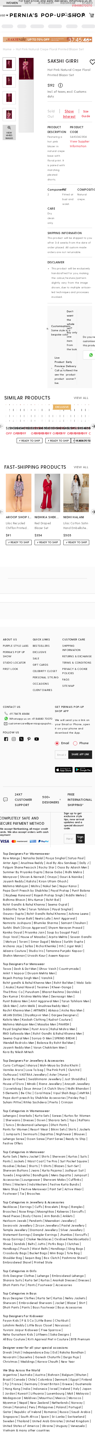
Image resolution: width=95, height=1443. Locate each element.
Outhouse (10, 1074)
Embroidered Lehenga (68, 1275)
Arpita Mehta (58, 936)
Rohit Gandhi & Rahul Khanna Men (57, 1033)
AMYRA (84, 1093)
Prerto (53, 1102)
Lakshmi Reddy (14, 1325)
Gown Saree (36, 1138)
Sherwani (59, 1156)
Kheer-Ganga (61, 987)
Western (20, 1184)
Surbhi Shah (11, 927)
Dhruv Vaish (47, 968)
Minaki (31, 1083)
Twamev (43, 987)
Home (7, 49)
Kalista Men (11, 1019)
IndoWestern (38, 1184)
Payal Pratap (60, 890)
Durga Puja (71, 1357)
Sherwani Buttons (15, 1170)
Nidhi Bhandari (78, 1088)
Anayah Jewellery (77, 1083)
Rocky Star (46, 867)
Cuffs (38, 1206)
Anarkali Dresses (64, 1280)
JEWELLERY (45, 2)
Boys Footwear (44, 1307)
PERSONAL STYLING (46, 677)
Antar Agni (10, 862)
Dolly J (84, 862)
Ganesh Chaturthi (47, 1357)
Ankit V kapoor (14, 973)
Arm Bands (52, 1216)
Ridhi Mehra (73, 872)
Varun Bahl (24, 918)
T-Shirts (46, 1166)
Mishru (35, 886)
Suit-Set (73, 1166)
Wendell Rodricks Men (18, 1042)
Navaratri (10, 1357)
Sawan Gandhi (81, 936)
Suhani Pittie (12, 1102)
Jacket (59, 1302)
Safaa (29, 946)
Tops (72, 1120)
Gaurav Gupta (13, 913)
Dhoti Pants (59, 1124)
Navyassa (62, 1325)
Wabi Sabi (84, 982)
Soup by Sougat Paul (62, 932)
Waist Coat (35, 1161)
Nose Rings (27, 1211)
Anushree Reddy (32, 862)
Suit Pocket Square (73, 1161)
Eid (55, 1352)
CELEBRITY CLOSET (45, 671)
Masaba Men (46, 1024)
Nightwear (64, 1134)
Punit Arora (40, 1029)
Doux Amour (33, 1088)
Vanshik (47, 978)
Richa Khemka (46, 946)
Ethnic (7, 1184)
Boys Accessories (70, 1307)
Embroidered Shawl (17, 1262)
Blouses (79, 1134)
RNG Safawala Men (16, 1033)
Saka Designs (59, 1334)
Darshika (73, 992)
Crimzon (67, 1102)
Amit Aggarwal (64, 918)
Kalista (31, 881)
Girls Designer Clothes (19, 1275)
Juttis (41, 1244)
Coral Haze (42, 1093)
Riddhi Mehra (75, 895)
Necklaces (10, 1206)
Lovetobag (13, 1088)
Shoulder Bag (12, 1257)
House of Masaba (33, 936)
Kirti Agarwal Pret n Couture (48, 1339)
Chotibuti (62, 1320)
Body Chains (32, 1216)
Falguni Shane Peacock (19, 867)
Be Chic (26, 1093)
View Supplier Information (79, 144)
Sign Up (80, 838)
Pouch (24, 1248)
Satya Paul (75, 858)
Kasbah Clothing (34, 1019)
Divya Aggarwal (34, 927)
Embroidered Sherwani (35, 1302)
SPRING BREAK (64, 1038)
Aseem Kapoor (58, 955)
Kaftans (84, 1120)
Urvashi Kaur (36, 955)
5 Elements (10, 1093)
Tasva (7, 968)
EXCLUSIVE (39, 652)
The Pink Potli (55, 1069)
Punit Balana (81, 890)
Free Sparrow (51, 1330)
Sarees (56, 1115)
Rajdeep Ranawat (18, 895)
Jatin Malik (27, 1005)
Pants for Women (15, 1129)
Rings (65, 1206)
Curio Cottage (13, 1065)
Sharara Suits (12, 1280)
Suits (83, 1156)
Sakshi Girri (63, 60)
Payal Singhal (62, 909)
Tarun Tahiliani (38, 909)
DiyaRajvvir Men (36, 1015)
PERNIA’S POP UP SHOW (14, 654)
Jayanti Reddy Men (17, 1047)
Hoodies (9, 1166)
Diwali (7, 1352)
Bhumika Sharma (46, 923)
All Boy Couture (14, 1339)
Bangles (77, 1206)
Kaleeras (63, 1211)
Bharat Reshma (53, 992)
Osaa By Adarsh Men (72, 867)
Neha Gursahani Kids (18, 1334)
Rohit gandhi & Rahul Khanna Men (27, 982)
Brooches (33, 1193)
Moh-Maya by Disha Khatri (59, 1065)
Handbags (10, 1248)
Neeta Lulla (43, 918)
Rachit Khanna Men (17, 1010)
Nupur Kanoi (68, 886)
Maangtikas (45, 1211)
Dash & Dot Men (25, 968)
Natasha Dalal (33, 858)
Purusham (32, 992)
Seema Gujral (57, 904)
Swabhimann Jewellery (45, 1079)
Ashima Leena (79, 913)
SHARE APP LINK (80, 754)
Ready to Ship (76, 1138)
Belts (31, 1244)
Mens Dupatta (61, 1175)
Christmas (10, 1361)
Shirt (82, 1302)
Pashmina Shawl (74, 1257)
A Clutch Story (54, 1088)
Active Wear (73, 1189)
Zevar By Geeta (14, 1079)
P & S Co (28, 1320)
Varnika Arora (13, 1069)
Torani (23, 941)
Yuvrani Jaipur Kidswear (21, 1330)
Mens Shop (10, 1189)
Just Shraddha (74, 1079)
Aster (53, 1074)
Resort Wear (39, 1129)
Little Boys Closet (39, 1325)
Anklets (68, 1216)
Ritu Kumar (36, 899)
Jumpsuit (80, 1175)
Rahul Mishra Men (62, 1029)
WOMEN (12, 2)
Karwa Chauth (47, 1361)
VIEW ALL (81, 397)
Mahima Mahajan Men (19, 1024)
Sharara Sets (57, 1120)
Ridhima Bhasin (14, 899)
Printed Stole (43, 1262)
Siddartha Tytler (14, 909)
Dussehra (26, 1357)
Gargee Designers (64, 1015)
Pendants (35, 1220)
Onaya (52, 876)
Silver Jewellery (71, 1230)
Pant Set (55, 1189)
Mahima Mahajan (15, 886)
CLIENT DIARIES (43, 689)
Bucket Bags (38, 1253)
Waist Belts (40, 1248)
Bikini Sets (58, 1129)
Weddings (27, 1361)
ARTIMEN (39, 1010)
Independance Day (36, 1352)
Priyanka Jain (34, 932)
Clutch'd (74, 1069)
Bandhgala (41, 1175)
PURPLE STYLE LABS (16, 645)
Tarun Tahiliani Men (75, 1001)
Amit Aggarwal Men (44, 1001)
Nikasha (8, 918)
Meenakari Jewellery (60, 1220)
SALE (36, 658)
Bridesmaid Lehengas (32, 1124)
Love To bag (34, 1069)
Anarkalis (25, 1115)
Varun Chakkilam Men (49, 1047)
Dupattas (47, 1134)
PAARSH (64, 1024)
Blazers (59, 1166)
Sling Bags (75, 1248)
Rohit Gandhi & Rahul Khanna (24, 904)
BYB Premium (80, 1339)
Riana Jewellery (50, 1083)
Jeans (35, 1170)
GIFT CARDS (41, 664)
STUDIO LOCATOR (14, 662)
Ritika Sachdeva (35, 1102)
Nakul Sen (50, 886)
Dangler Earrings (45, 1234)
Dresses (28, 1120)
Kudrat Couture (60, 1019)
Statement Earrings (17, 1234)
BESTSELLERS (41, 645)
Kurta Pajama (52, 1170)
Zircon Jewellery (47, 1225)
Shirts (45, 1156)
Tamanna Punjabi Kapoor (64, 950)
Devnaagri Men (62, 996)
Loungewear (31, 1179)
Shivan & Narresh (32, 876)
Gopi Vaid (10, 936)
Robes (21, 1166)
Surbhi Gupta (73, 941)
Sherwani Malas (54, 1179)
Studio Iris (36, 950)
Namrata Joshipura (17, 923)
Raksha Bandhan (72, 1352)
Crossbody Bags (15, 1253)
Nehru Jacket (29, 1156)
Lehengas (9, 1115)
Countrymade (69, 968)
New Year (68, 1361)
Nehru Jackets (75, 1298)
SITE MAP (68, 685)
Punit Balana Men (15, 1001)
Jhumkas (66, 1234)
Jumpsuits (13, 1134)
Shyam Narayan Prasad (65, 927)
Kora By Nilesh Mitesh (18, 1052)
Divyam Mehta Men (41, 973)
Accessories (11, 1179)
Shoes (7, 1244)
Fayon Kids (11, 1320)
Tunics (10, 1124)
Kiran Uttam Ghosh (52, 881)
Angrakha (23, 1175)
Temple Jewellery (15, 1230)
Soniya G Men (42, 1038)
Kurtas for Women (77, 1115)
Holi (17, 1352)
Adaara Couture (14, 950)
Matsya (11, 941)
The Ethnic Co (13, 992)
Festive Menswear (34, 1189)
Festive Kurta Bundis (64, 1184)
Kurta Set (31, 1280)
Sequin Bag (33, 1257)
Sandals (19, 1244)
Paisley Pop (76, 1097)
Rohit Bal (52, 899)
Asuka (10, 987)
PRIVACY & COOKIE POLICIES (74, 671)
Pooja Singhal (55, 858)
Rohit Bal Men (63, 982)
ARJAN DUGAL (12, 1015)
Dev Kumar (10, 996)
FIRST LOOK (10, 668)
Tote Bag (73, 1253)
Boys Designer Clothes (19, 1298)
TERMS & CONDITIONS (76, 662)
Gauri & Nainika (71, 876)
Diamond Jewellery (44, 1230)
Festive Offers (13, 1143)
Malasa (56, 941)
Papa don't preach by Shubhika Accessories (34, 1097)
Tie (22, 1193)
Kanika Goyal (12, 932)
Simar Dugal (39, 941)
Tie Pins (51, 1161)
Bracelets (51, 1206)
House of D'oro (13, 1083)
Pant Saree (55, 1138)
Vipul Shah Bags (65, 1093)
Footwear (10, 1193)
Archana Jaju (12, 946)
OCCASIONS (41, 683)
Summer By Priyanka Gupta (23, 872)
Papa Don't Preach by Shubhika (25, 890)
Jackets (84, 1129)
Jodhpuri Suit (74, 1170)
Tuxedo (8, 1175)
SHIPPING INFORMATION (71, 647)
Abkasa (53, 1010)
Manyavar (10, 876)
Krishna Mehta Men (35, 996)
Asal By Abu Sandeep (61, 862)
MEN (28, 2)
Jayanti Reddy (13, 881)
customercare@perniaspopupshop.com (31, 723)
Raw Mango (11, 858)
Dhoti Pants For (14, 1285)
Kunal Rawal (25, 987)
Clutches (73, 1244)
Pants (7, 1161)
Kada (85, 1239)
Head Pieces (11, 1216)
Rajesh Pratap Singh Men (21, 978)
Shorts (33, 1166)
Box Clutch (51, 1257)
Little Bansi (44, 1320)
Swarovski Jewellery (18, 1225)
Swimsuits (30, 1134)
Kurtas (72, 1156)
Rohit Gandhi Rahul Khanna (46, 913)
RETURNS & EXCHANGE (77, 656)
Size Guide (86, 114)
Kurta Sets (42, 1115)
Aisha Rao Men (71, 1010)
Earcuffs (78, 1211)
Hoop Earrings (13, 1239)
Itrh (61, 946)
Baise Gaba (54, 872)
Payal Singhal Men (16, 1029)
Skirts (72, 1129)
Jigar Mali (73, 946)
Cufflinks (74, 1179)
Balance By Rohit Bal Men (55, 1042)
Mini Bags (57, 1253)
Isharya (31, 1065)
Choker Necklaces (38, 1239)
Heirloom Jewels (15, 1220)
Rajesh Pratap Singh (48, 895)
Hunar (63, 1074)
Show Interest (69, 113)
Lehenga (43, 1275)
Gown (41, 1120)
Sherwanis (13, 1120)
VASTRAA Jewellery (33, 1074)
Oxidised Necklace (67, 1239)
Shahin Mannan (14, 955)
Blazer (71, 1302)
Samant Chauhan (73, 923)
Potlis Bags (56, 1244)
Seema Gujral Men (16, 1038)
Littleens (42, 1334)
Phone (84, 743)
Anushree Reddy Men (53, 1005)
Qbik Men (10, 1005)
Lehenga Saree (13, 1138)
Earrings (26, 1206)
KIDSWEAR (68, 2)
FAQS (65, 679)
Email (65, 743)
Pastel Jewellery (72, 1225)
